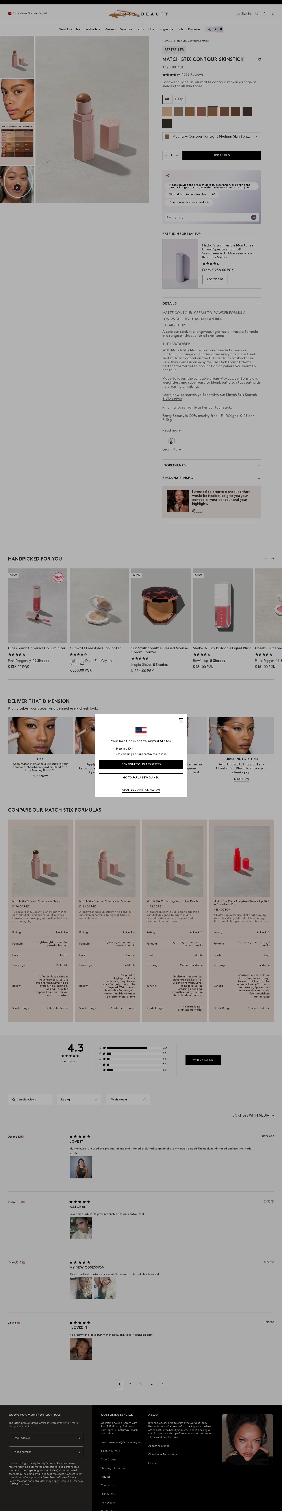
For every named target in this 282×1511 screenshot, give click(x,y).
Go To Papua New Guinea (141, 777)
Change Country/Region (141, 790)
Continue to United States (141, 764)
